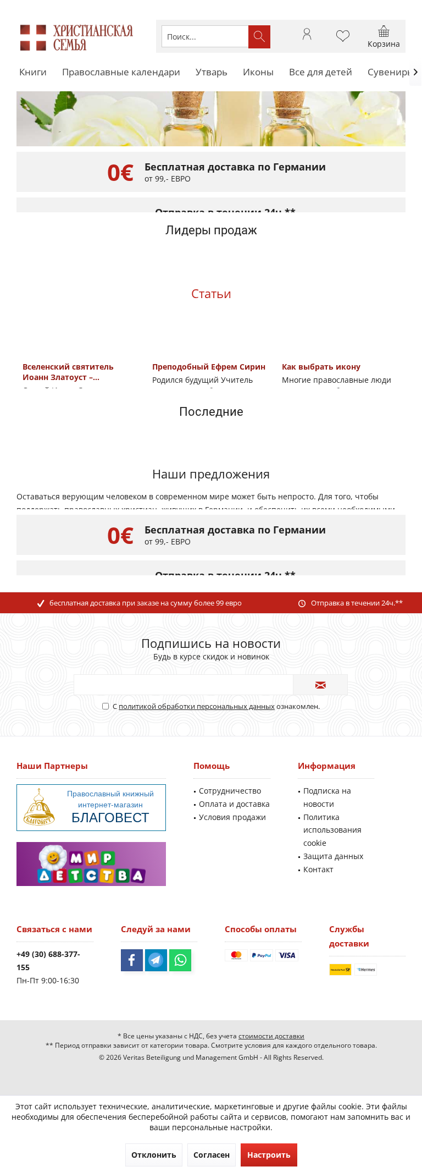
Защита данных (333, 856)
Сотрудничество (230, 790)
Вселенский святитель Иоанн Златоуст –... (68, 371)
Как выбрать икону (321, 366)
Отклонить (153, 1154)
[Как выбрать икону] (341, 344)
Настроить (269, 1154)
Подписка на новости (327, 797)
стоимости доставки (271, 1036)
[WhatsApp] (180, 960)
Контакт (318, 869)
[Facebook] (132, 960)
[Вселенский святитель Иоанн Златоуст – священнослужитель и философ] (82, 344)
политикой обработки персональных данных (197, 706)
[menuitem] (384, 36)
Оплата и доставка (234, 804)
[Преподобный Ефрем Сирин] (211, 344)
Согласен (211, 1154)
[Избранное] (342, 41)
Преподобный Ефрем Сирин (208, 366)
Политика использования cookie (332, 830)
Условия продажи (232, 817)
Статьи (211, 293)
